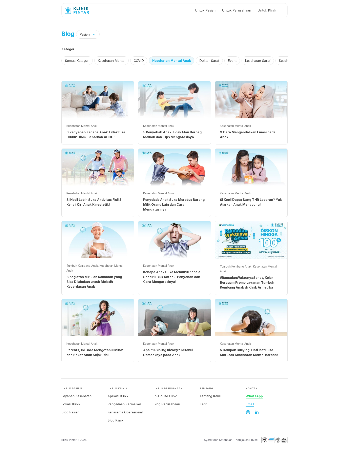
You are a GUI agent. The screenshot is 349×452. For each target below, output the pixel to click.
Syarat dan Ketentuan (218, 439)
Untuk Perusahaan (236, 10)
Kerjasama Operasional (125, 412)
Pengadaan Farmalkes (124, 404)
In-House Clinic (165, 396)
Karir (203, 404)
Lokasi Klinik (70, 404)
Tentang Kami (210, 396)
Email (250, 404)
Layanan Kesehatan (76, 396)
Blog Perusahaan (166, 404)
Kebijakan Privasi (247, 439)
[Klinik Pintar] (80, 10)
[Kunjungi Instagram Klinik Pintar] (248, 412)
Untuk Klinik (267, 10)
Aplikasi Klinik (117, 396)
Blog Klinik (115, 420)
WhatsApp (254, 396)
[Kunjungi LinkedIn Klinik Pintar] (256, 412)
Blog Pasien (70, 412)
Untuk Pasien (205, 10)
